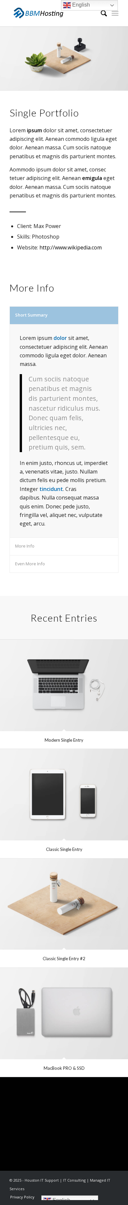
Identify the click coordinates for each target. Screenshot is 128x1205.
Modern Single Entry (64, 740)
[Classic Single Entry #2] (64, 904)
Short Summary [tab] (31, 315)
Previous (15, 58)
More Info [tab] (24, 546)
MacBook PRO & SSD (64, 1068)
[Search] (100, 13)
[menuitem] (100, 13)
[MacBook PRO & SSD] (64, 1013)
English (80, 5)
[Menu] (115, 13)
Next (113, 58)
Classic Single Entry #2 (64, 958)
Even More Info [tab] (30, 564)
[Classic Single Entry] (64, 794)
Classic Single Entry (64, 849)
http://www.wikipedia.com (70, 247)
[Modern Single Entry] (64, 685)
